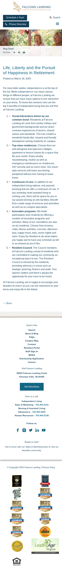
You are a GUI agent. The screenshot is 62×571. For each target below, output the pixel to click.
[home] (32, 6)
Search (56, 17)
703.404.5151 (42, 405)
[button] (16, 24)
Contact (32, 344)
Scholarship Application (31, 358)
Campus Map (32, 341)
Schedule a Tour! (15, 17)
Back (7, 303)
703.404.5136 (42, 415)
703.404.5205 (38, 412)
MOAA (32, 355)
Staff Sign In (31, 351)
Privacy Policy (48, 467)
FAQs (32, 337)
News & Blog (31, 333)
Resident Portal (32, 348)
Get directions (31, 386)
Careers (32, 362)
